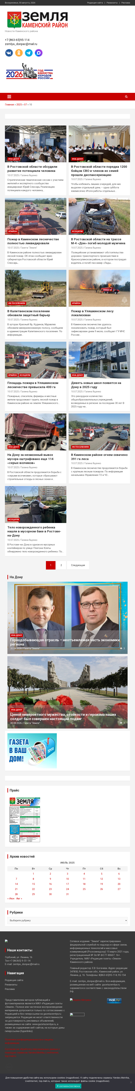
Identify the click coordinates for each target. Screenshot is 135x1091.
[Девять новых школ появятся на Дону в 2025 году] (99, 360)
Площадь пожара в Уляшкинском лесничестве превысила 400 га (32, 385)
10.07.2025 (13, 175)
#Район (12, 231)
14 (16, 884)
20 (119, 884)
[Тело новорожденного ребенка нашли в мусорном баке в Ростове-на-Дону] (36, 504)
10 (67, 878)
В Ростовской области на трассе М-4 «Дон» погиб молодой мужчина (98, 241)
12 (101, 878)
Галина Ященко (29, 175)
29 (33, 894)
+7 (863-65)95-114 (17, 40)
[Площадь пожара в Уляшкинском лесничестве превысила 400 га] (36, 360)
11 (84, 878)
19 (101, 884)
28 (16, 894)
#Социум (77, 231)
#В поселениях (16, 303)
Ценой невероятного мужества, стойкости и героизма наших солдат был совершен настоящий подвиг (63, 716)
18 (84, 884)
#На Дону (13, 159)
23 (50, 889)
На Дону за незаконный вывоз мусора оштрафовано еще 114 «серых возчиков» (30, 459)
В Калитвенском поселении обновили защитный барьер (28, 313)
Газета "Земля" (29, 247)
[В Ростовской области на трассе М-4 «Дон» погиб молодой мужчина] (99, 216)
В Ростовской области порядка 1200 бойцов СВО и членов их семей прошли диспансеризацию (99, 171)
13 (119, 878)
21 (16, 889)
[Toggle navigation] (9, 96)
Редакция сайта (95, 2)
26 (101, 889)
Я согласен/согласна (68, 1086)
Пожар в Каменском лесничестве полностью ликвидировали (33, 241)
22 (33, 889)
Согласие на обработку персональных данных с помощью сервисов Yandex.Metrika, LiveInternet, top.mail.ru (32, 1053)
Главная (9, 104)
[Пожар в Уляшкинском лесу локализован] (99, 288)
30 (50, 894)
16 (50, 884)
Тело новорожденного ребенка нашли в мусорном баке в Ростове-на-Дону (34, 531)
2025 (19, 104)
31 (67, 894)
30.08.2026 (16, 648)
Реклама (126, 2)
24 (67, 889)
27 (119, 889)
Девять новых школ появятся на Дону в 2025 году (96, 385)
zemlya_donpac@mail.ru (21, 44)
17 (67, 884)
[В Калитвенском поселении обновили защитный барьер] (36, 288)
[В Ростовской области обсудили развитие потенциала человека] (36, 143)
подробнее (72, 1077)
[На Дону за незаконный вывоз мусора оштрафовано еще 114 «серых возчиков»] (36, 432)
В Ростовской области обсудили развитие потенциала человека (32, 169)
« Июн (10, 898)
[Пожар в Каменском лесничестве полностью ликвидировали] (36, 216)
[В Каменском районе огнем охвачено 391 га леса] (99, 432)
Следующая (78, 565)
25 (84, 889)
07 (25, 104)
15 (33, 884)
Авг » (19, 898)
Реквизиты (112, 2)
